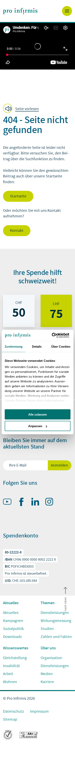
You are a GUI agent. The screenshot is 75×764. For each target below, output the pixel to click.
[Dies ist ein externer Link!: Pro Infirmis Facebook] (23, 503)
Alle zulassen (37, 414)
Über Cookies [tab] (60, 346)
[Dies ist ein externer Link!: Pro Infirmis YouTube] (9, 502)
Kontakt (16, 230)
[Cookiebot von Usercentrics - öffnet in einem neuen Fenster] (53, 335)
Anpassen (35, 426)
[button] (22, 109)
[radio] (19, 311)
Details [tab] (37, 346)
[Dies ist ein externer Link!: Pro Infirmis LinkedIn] (37, 502)
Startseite (18, 196)
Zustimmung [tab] (13, 346)
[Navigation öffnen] (67, 11)
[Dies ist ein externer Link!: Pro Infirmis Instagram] (51, 502)
